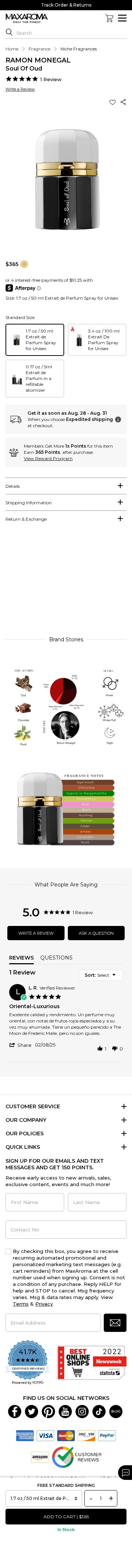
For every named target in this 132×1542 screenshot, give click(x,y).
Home (12, 49)
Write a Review (20, 89)
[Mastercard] (66, 1435)
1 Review (51, 79)
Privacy (44, 1304)
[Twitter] (31, 1411)
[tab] (66, 486)
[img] (24, 264)
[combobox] (101, 975)
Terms (21, 1304)
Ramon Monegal (38, 60)
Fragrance (39, 49)
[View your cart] (109, 18)
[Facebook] (14, 1411)
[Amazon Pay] (40, 1457)
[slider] (66, 583)
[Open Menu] (122, 18)
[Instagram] (82, 1411)
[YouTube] (65, 1411)
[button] (113, 102)
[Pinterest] (48, 1411)
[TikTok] (99, 1411)
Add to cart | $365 (66, 1516)
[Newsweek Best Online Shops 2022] (91, 1362)
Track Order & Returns (66, 5)
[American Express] (25, 1435)
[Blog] (115, 1411)
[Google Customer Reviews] (76, 1457)
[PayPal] (107, 1435)
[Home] (27, 19)
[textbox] (119, 978)
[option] (35, 340)
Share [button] (123, 102)
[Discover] (86, 1435)
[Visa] (45, 1435)
